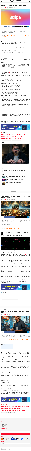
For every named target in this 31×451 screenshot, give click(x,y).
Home (1, 194)
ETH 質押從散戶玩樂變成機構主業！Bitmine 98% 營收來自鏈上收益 (13, 182)
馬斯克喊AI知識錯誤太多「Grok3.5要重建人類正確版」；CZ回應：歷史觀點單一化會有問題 (15, 406)
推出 (28, 68)
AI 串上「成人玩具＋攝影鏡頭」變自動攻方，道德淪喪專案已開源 (10, 164)
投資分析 (14, 199)
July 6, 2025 (12, 55)
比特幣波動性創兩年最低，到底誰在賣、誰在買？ (13, 228)
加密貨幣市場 (4, 194)
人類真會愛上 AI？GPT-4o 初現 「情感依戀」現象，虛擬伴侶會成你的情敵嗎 (13, 410)
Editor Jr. (4, 7)
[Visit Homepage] (15, 1)
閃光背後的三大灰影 (4, 347)
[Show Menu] (1, 1)
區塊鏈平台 (12, 7)
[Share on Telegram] (28, 26)
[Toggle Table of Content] (11, 344)
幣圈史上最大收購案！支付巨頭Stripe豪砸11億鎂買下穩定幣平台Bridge (12, 138)
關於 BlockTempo (3, 448)
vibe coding (5, 412)
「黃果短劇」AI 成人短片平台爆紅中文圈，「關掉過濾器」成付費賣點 (12, 168)
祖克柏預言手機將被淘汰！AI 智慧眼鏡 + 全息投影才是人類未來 (11, 408)
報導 (11, 353)
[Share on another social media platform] (29, 26)
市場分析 (7, 194)
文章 (16, 59)
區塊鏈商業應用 (4, 309)
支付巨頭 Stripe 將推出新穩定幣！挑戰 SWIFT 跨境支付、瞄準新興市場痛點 (13, 134)
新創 (8, 412)
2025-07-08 (8, 7)
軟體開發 (11, 412)
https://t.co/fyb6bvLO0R (6, 53)
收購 (9, 72)
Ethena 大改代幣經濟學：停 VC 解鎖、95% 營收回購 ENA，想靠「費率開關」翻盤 (15, 176)
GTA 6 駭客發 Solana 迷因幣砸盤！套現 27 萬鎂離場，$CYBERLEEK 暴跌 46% (14, 179)
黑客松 (14, 412)
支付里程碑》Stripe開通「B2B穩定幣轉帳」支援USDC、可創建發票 (11, 136)
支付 (14, 7)
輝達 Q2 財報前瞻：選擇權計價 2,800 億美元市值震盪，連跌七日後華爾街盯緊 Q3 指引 (14, 170)
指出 (26, 254)
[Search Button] (29, 1)
